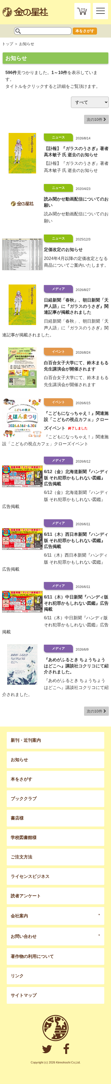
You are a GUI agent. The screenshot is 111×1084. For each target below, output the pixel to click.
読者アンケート (26, 896)
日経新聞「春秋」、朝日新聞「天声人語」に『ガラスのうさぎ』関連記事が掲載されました (76, 306)
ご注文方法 (21, 857)
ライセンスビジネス (30, 876)
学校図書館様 (24, 837)
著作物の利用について (32, 956)
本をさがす (84, 31)
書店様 (17, 818)
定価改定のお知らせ (63, 249)
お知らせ (19, 759)
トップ (7, 44)
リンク (17, 975)
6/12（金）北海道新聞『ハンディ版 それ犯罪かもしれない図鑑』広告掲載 (76, 477)
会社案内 (19, 916)
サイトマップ (24, 995)
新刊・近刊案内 (26, 740)
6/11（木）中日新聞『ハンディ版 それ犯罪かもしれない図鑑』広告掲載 (76, 603)
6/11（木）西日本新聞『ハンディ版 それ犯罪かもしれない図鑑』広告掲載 (76, 540)
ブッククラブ (24, 798)
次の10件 (95, 119)
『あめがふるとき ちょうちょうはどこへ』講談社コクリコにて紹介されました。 (76, 665)
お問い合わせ (24, 936)
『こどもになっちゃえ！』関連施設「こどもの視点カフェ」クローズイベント (76, 420)
